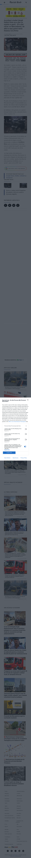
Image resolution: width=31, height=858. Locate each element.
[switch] (25, 429)
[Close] (28, 400)
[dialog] (15, 429)
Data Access (15, 457)
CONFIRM (9, 452)
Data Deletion (7, 457)
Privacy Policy (24, 457)
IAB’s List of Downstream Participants (17, 421)
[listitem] (15, 426)
